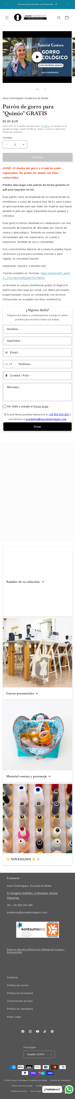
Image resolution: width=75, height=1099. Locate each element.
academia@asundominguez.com (46, 419)
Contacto (12, 977)
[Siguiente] (45, 89)
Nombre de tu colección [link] (23, 582)
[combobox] (10, 364)
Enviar (37, 426)
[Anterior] (30, 89)
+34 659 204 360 (59, 414)
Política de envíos (17, 985)
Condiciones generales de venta (51, 1086)
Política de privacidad (20, 993)
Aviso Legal (14, 1016)
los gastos (45, 126)
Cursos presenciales (20, 693)
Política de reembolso (20, 1008)
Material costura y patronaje (26, 776)
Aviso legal (41, 406)
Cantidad (7, 137)
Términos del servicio (20, 1001)
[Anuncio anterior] (6, 4)
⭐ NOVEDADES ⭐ (21, 859)
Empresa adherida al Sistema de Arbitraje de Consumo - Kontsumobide (36, 951)
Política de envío (19, 1091)
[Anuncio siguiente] (68, 4)
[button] (7, 17)
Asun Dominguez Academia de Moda (29, 1080)
